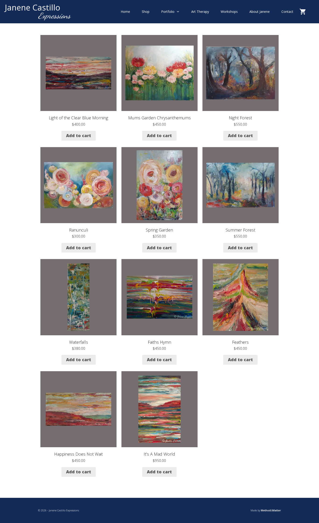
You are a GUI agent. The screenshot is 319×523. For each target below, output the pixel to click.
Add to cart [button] (78, 135)
